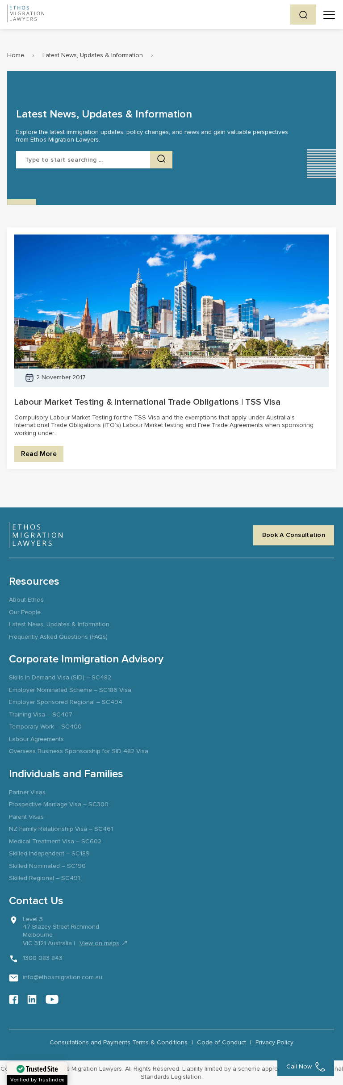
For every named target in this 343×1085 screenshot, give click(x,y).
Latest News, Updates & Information (92, 55)
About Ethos (26, 599)
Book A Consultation (293, 535)
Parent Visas (26, 817)
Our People (25, 612)
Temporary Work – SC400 (45, 726)
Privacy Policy (274, 1042)
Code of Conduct (221, 1042)
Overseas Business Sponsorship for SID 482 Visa (78, 751)
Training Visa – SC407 (40, 714)
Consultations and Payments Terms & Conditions (119, 1042)
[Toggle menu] (329, 15)
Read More (39, 453)
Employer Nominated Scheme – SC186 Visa (70, 690)
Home (15, 55)
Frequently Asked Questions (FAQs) (58, 637)
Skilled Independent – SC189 (49, 853)
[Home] (25, 14)
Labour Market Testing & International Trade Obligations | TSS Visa (147, 402)
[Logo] (36, 535)
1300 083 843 (43, 958)
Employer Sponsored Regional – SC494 (65, 702)
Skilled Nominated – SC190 (47, 866)
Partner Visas (27, 792)
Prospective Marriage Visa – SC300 (59, 804)
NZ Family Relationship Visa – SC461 (61, 829)
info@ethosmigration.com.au (62, 977)
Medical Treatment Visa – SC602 (55, 841)
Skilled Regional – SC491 (44, 878)
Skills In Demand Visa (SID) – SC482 (60, 677)
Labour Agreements (36, 739)
